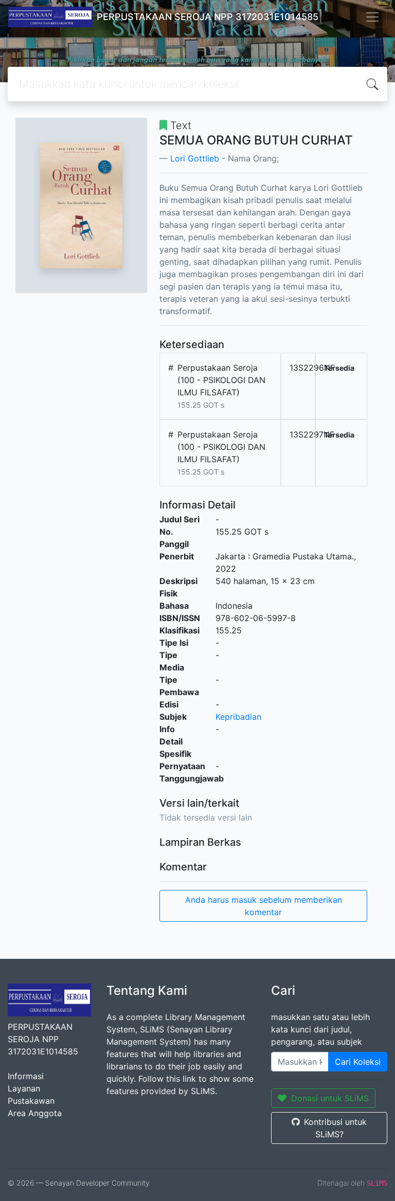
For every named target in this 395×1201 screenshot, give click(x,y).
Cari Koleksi (358, 1062)
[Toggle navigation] (372, 17)
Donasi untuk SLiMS (330, 1098)
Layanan (24, 1088)
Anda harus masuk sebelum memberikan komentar (263, 906)
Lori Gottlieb (194, 158)
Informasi (26, 1076)
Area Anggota (35, 1113)
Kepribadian (238, 717)
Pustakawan (31, 1101)
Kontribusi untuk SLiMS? (335, 1128)
